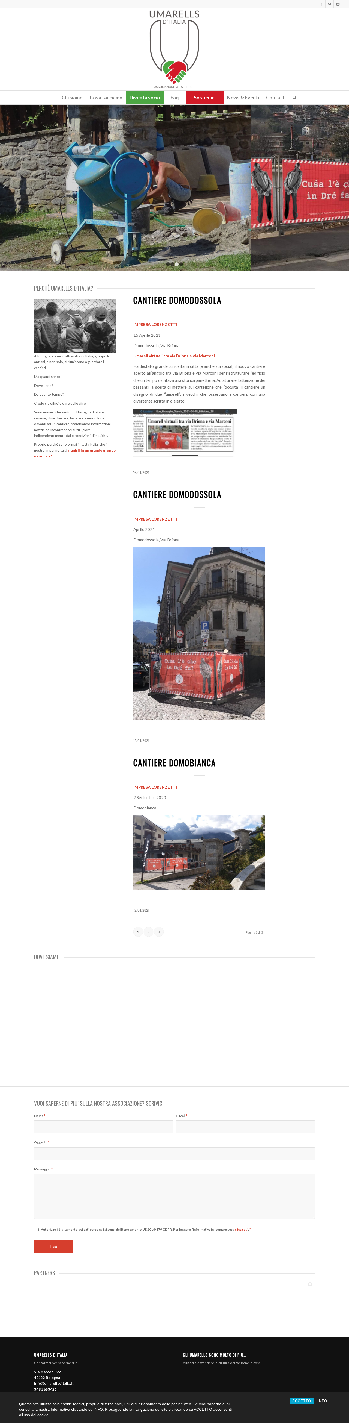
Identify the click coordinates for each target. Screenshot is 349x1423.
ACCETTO (301, 1401)
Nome (39, 1116)
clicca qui (241, 1229)
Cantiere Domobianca (174, 762)
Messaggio (43, 1169)
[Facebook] (321, 4)
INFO (322, 1401)
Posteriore (344, 187)
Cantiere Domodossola (177, 300)
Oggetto (41, 1142)
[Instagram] (338, 4)
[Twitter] (329, 4)
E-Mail (181, 1116)
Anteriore (5, 187)
